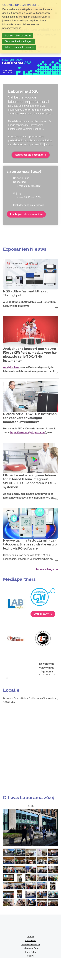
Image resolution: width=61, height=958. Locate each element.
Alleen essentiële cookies (19, 47)
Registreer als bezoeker (29, 154)
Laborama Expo (30, 948)
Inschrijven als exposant (24, 214)
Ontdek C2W (41, 614)
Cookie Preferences (30, 944)
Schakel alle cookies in (18, 35)
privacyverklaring (11, 28)
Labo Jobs (30, 952)
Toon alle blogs (45, 569)
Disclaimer (30, 940)
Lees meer (30, 284)
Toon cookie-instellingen (18, 41)
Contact (30, 936)
